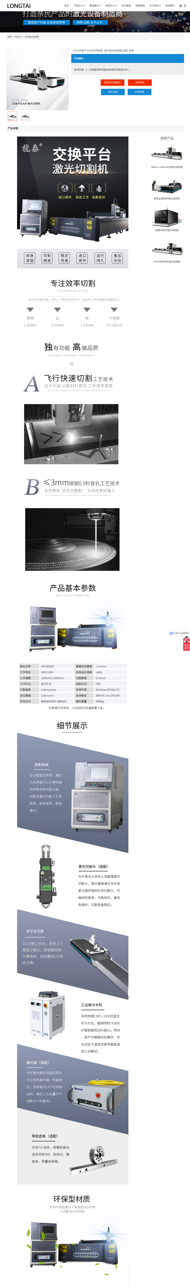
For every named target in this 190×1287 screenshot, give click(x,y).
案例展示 (94, 5)
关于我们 (154, 5)
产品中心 (78, 5)
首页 (66, 5)
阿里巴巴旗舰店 (112, 82)
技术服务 (126, 5)
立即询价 (140, 82)
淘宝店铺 (113, 92)
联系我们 (170, 5)
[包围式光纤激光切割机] (167, 216)
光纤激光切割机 (32, 37)
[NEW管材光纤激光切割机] (167, 247)
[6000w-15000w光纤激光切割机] (167, 153)
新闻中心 (110, 5)
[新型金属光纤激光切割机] (167, 184)
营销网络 (140, 5)
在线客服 (139, 92)
